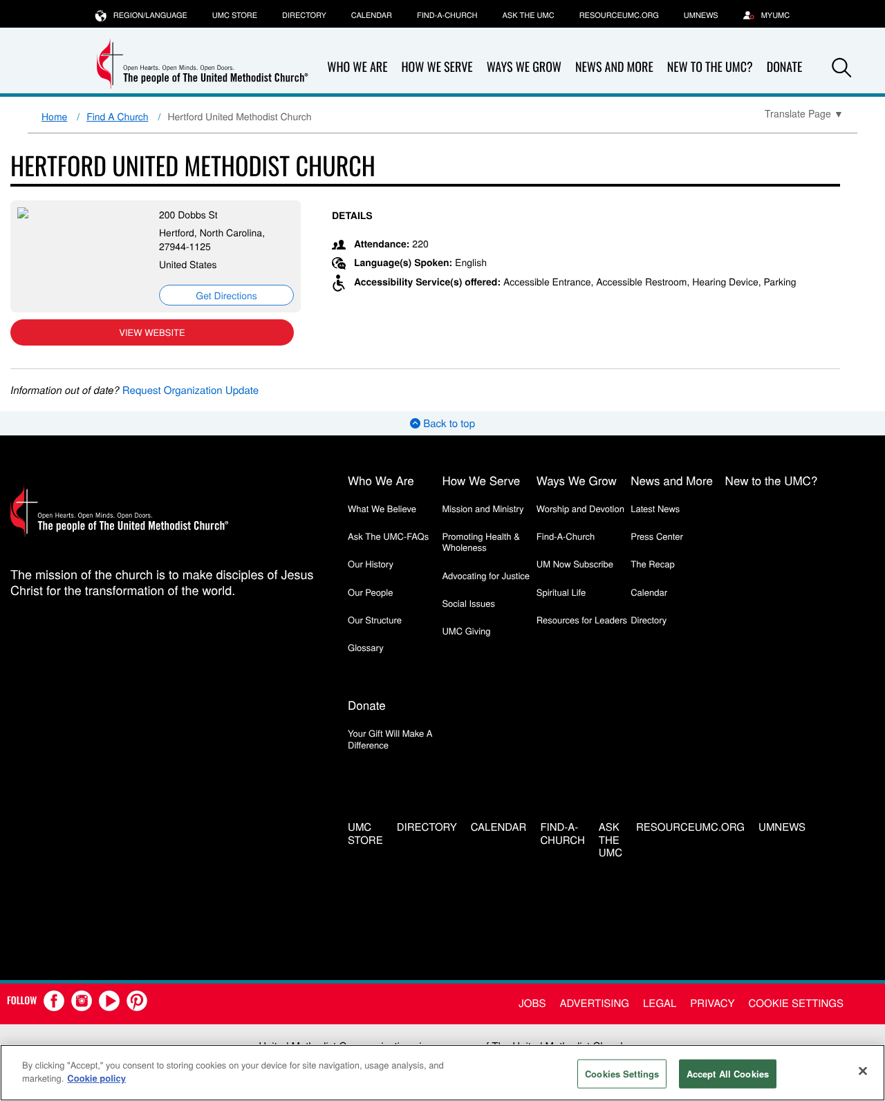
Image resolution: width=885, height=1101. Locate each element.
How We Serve (436, 67)
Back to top (447, 423)
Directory (304, 15)
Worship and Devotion (580, 508)
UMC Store (234, 15)
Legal (659, 1003)
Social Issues (468, 603)
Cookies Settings (622, 1073)
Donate (367, 704)
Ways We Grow (524, 67)
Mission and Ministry (482, 508)
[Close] (863, 1070)
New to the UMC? (710, 67)
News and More (614, 67)
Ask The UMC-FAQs (388, 536)
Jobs (532, 1003)
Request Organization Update (190, 390)
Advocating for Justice (486, 575)
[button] (841, 68)
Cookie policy (96, 1077)
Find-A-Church (447, 15)
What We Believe (382, 508)
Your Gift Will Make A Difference (390, 738)
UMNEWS (701, 15)
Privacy (712, 1003)
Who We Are (357, 67)
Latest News (655, 508)
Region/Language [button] (150, 15)
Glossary (366, 647)
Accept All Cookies (728, 1073)
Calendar (371, 15)
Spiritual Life (561, 592)
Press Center (657, 536)
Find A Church (117, 116)
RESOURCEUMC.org (619, 15)
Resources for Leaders (582, 619)
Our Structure (375, 619)
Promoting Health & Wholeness (480, 541)
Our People (370, 592)
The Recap (652, 563)
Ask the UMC (528, 15)
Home (54, 116)
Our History (370, 563)
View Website (152, 332)
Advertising (594, 1003)
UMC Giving (466, 630)
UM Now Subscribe (575, 563)
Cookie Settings (796, 1003)
